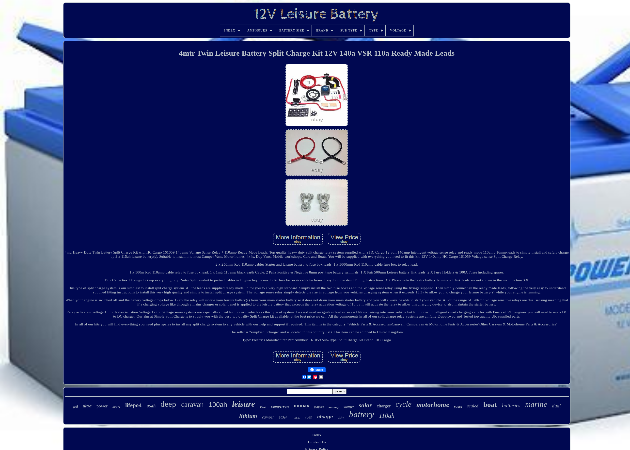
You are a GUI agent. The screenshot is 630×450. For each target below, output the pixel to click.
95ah (151, 406)
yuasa (458, 406)
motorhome (432, 404)
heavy (116, 406)
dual (556, 405)
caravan (192, 404)
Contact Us (317, 442)
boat (490, 404)
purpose (319, 406)
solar (365, 405)
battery (361, 414)
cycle (403, 404)
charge (325, 416)
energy (349, 406)
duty (341, 417)
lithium (248, 416)
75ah (308, 417)
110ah (386, 415)
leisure (243, 403)
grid (75, 406)
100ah (218, 404)
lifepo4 (133, 405)
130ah (263, 407)
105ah (283, 417)
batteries (511, 405)
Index (316, 435)
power (102, 405)
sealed (472, 406)
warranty (334, 407)
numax (301, 405)
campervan (280, 406)
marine (536, 404)
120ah (296, 418)
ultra (87, 405)
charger (384, 405)
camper (268, 417)
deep (168, 404)
